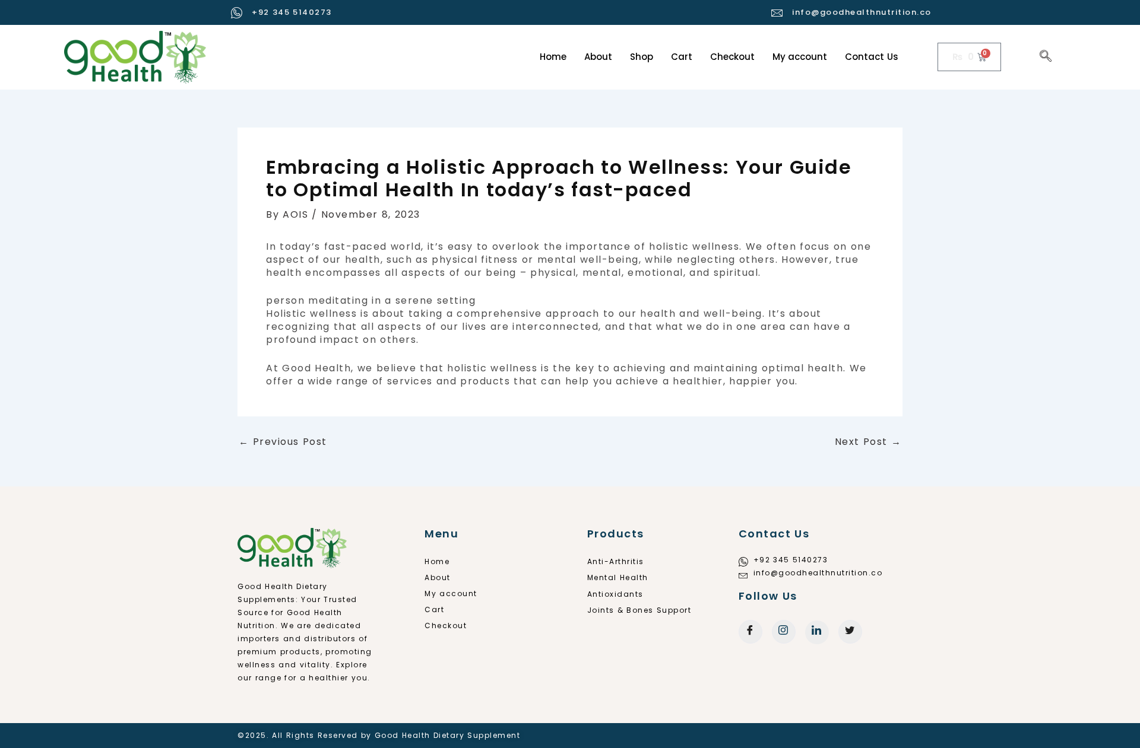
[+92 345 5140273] (237, 12)
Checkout (732, 56)
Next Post (868, 442)
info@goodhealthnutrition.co (862, 12)
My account (800, 56)
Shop (641, 56)
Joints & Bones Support (639, 610)
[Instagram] (784, 632)
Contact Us (871, 56)
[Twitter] (850, 632)
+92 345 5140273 (292, 12)
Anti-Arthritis (615, 561)
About (598, 56)
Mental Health (617, 577)
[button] (1046, 57)
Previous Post (283, 442)
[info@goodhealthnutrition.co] (777, 12)
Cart (681, 56)
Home (553, 56)
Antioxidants (615, 594)
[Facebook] (750, 632)
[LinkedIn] (817, 632)
